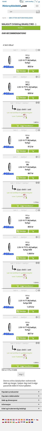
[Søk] (38, 12)
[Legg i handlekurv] (34, 71)
